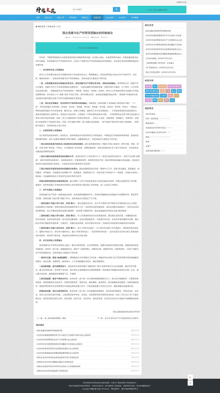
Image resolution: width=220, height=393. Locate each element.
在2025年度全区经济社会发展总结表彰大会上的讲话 (58, 348)
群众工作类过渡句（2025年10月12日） (161, 72)
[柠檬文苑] (46, 9)
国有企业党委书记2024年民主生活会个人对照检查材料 (58, 366)
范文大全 (48, 17)
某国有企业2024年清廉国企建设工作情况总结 (55, 362)
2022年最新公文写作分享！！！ (158, 132)
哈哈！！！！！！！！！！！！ (158, 137)
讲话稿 (148, 86)
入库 (176, 96)
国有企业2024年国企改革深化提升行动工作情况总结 (58, 357)
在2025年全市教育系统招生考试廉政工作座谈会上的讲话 (59, 344)
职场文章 (97, 17)
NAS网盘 (134, 17)
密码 (155, 100)
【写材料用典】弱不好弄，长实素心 (160, 63)
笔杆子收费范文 (174, 86)
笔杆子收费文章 (152, 91)
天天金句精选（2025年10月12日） (159, 58)
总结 (162, 91)
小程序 (163, 96)
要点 (173, 91)
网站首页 (41, 26)
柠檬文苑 (93, 389)
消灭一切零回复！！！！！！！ (158, 119)
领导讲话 (162, 86)
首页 (38, 17)
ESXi (172, 100)
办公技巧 (122, 17)
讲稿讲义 (85, 17)
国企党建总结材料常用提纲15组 (49, 330)
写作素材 (72, 17)
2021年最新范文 (152, 96)
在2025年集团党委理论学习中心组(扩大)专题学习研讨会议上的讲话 (64, 335)
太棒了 (148, 146)
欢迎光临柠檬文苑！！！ (155, 151)
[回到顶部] (190, 383)
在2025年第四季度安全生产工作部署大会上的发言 (57, 340)
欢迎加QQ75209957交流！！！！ (159, 128)
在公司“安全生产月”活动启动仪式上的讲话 (121, 318)
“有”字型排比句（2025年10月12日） (160, 68)
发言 (155, 86)
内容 (160, 100)
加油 (147, 142)
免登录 (148, 100)
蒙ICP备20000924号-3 (130, 389)
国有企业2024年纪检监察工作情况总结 (52, 371)
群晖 (166, 100)
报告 (179, 91)
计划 (168, 91)
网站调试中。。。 (153, 123)
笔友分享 (60, 17)
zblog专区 (110, 17)
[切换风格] (190, 377)
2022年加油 (150, 114)
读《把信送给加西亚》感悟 (55, 318)
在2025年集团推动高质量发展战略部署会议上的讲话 (58, 353)
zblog (170, 96)
